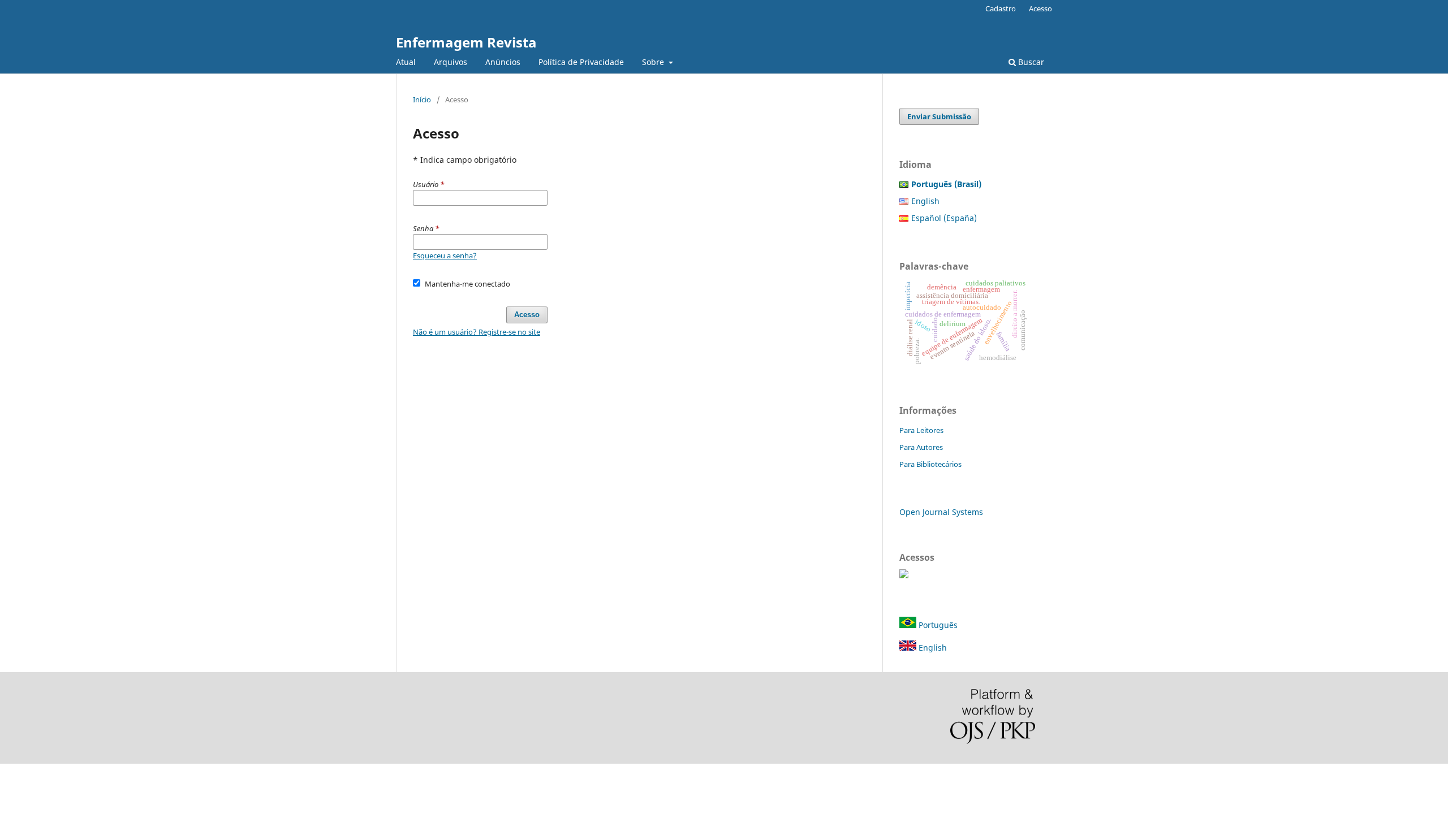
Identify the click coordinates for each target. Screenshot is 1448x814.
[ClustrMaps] (903, 575)
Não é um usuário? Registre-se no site (476, 332)
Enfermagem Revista (466, 42)
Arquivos (450, 62)
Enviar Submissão (939, 116)
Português (937, 625)
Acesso (1040, 8)
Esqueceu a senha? (445, 255)
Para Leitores (921, 430)
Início (422, 99)
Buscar (1030, 62)
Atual (406, 62)
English (925, 201)
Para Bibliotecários (930, 464)
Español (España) (944, 218)
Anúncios (502, 62)
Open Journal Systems (941, 511)
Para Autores (921, 447)
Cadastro (1000, 8)
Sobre (654, 62)
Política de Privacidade (581, 62)
